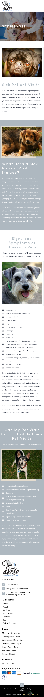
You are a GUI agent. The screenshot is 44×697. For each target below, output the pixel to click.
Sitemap (22, 690)
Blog (4, 620)
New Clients (8, 613)
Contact (6, 617)
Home (5, 604)
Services (6, 610)
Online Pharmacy (10, 623)
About (5, 607)
